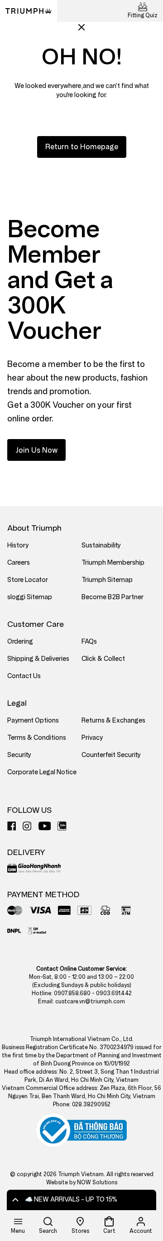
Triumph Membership (113, 562)
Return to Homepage (81, 147)
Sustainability (101, 545)
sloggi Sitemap (29, 597)
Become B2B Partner (113, 597)
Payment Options (33, 720)
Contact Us (24, 676)
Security (19, 755)
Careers (18, 562)
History (18, 545)
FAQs (89, 641)
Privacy (92, 737)
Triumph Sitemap (107, 580)
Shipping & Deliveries (38, 658)
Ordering (20, 641)
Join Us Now (36, 450)
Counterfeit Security (111, 755)
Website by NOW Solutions (81, 1182)
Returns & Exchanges (113, 720)
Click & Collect (103, 658)
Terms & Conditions (36, 737)
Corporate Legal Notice (42, 772)
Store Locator (27, 580)
